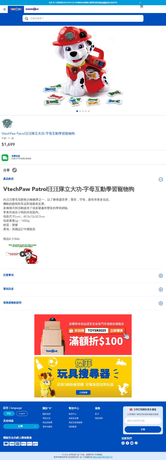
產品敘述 (8, 178)
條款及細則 (98, 457)
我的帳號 (73, 427)
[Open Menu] (4, 9)
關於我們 (46, 414)
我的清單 (99, 418)
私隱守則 (109, 457)
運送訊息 (8, 288)
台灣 (20, 426)
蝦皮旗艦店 (103, 3)
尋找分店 (46, 418)
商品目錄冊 (47, 422)
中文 (9, 413)
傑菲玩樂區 (47, 427)
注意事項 (8, 274)
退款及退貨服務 (75, 422)
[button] (140, 2)
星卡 (97, 414)
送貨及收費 (73, 418)
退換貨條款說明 (12, 302)
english (22, 413)
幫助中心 (73, 414)
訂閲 (143, 429)
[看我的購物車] (141, 6)
